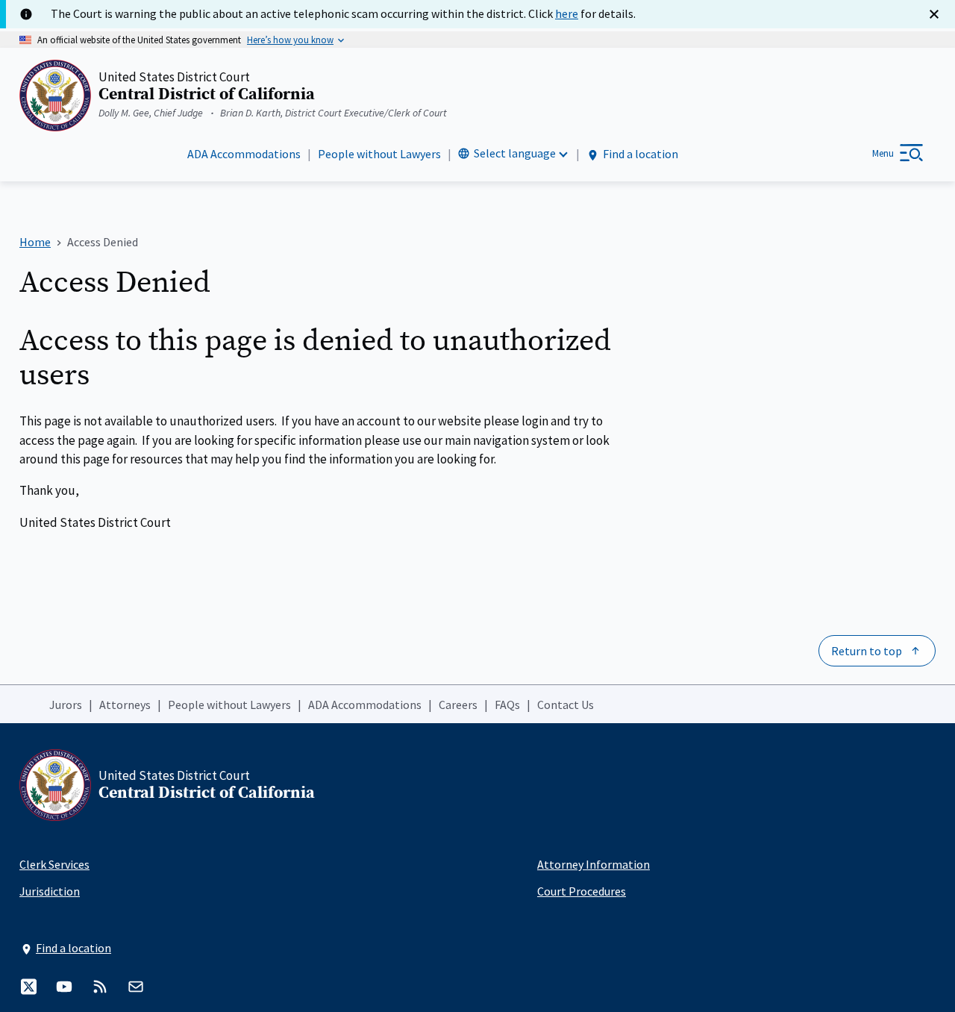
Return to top (866, 650)
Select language (515, 153)
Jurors (65, 704)
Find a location (640, 153)
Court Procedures (581, 891)
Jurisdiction (49, 891)
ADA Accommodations (244, 153)
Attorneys (125, 704)
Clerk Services (54, 864)
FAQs (507, 704)
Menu (883, 153)
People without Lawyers (379, 153)
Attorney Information (593, 864)
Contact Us (565, 704)
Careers (458, 704)
